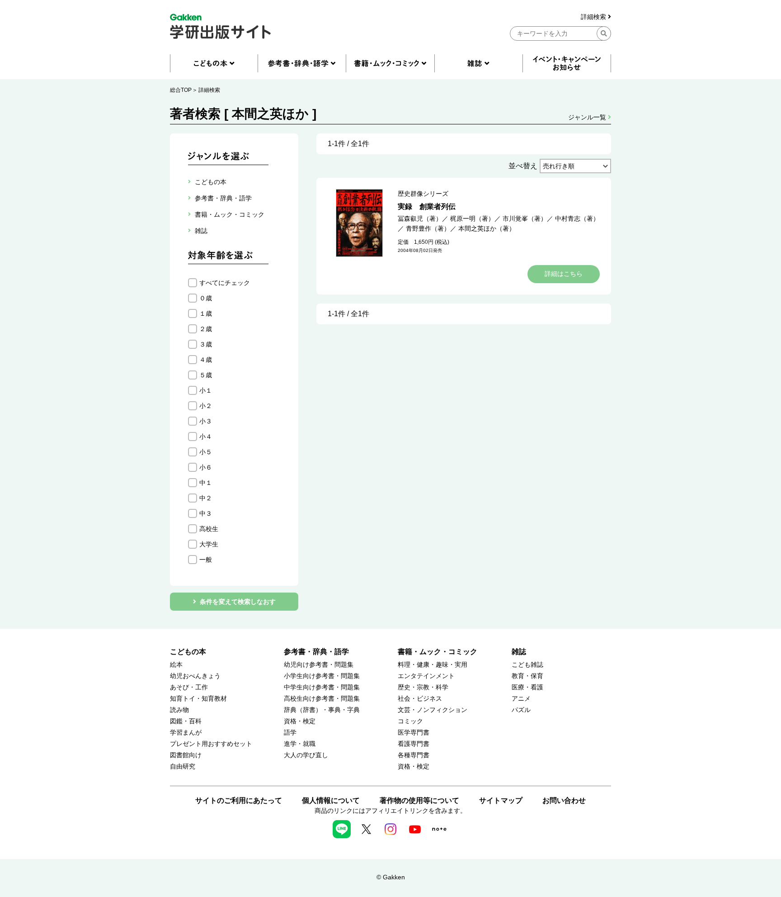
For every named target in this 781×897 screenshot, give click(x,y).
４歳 (205, 359)
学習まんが (186, 732)
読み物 (179, 710)
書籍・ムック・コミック (437, 651)
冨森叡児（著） (420, 218)
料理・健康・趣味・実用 (432, 664)
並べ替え (522, 166)
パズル (521, 710)
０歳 (205, 298)
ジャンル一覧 (588, 117)
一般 (205, 559)
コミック (410, 721)
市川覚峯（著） (525, 218)
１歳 (205, 313)
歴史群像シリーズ (423, 193)
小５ (205, 452)
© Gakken (390, 877)
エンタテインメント (426, 676)
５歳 (205, 375)
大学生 (208, 544)
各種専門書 (413, 755)
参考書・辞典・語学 (316, 651)
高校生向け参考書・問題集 (322, 698)
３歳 (205, 344)
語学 (290, 732)
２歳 (205, 328)
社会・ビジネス (420, 698)
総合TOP (181, 90)
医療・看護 (527, 687)
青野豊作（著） (428, 228)
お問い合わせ (564, 800)
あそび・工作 (189, 687)
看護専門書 (413, 743)
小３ (205, 421)
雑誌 (519, 651)
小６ (205, 467)
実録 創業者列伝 (427, 206)
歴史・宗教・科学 (423, 687)
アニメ (521, 698)
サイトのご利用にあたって (238, 800)
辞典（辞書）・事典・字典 (322, 710)
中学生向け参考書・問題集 (322, 687)
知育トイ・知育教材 (198, 698)
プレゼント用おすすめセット (211, 743)
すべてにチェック (224, 282)
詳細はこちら (564, 273)
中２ (205, 498)
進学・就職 (299, 743)
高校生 (208, 528)
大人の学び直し (306, 755)
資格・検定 (299, 721)
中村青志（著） (577, 218)
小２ (205, 405)
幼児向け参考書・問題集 (318, 664)
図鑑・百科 (186, 721)
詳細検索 (594, 17)
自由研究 (182, 766)
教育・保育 (527, 676)
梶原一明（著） (472, 218)
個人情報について (331, 800)
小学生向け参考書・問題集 (322, 676)
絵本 (176, 664)
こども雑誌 (527, 664)
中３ (205, 513)
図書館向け (186, 755)
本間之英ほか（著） (486, 228)
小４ (205, 436)
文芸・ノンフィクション (432, 710)
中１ (205, 482)
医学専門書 (413, 732)
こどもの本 (188, 651)
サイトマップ (500, 800)
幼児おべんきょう (195, 676)
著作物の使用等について (419, 800)
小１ (205, 390)
